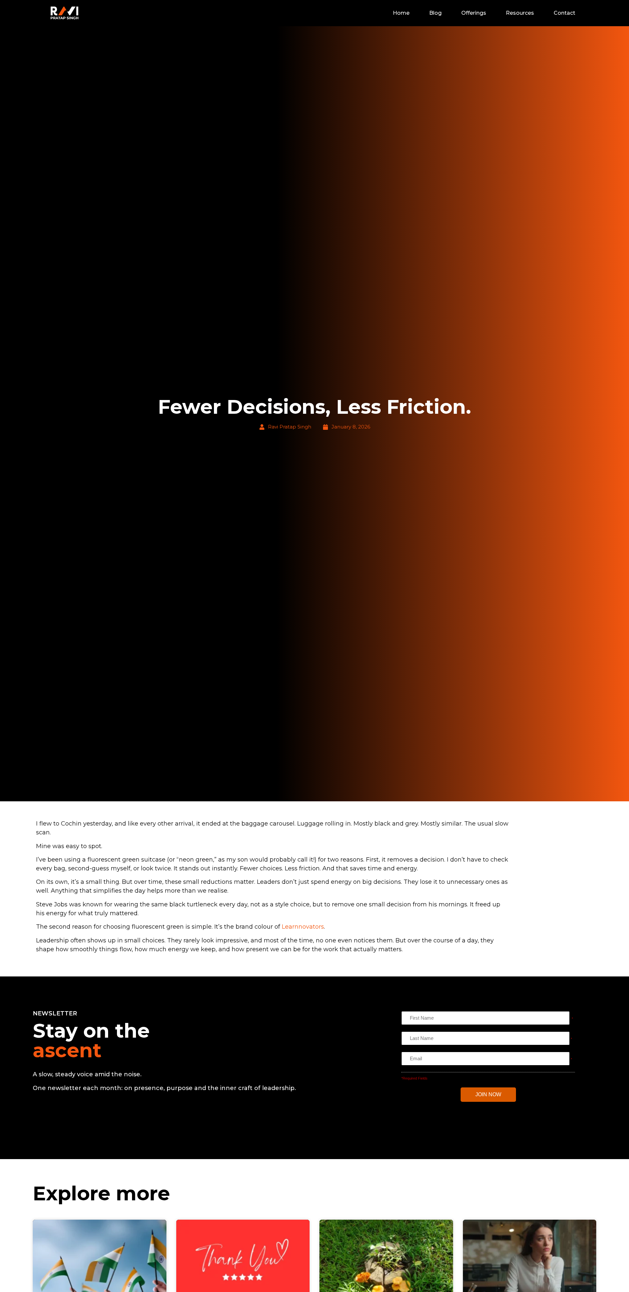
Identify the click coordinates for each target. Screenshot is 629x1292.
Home (401, 13)
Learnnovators (303, 926)
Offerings (473, 13)
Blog (435, 13)
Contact (564, 13)
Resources (520, 13)
